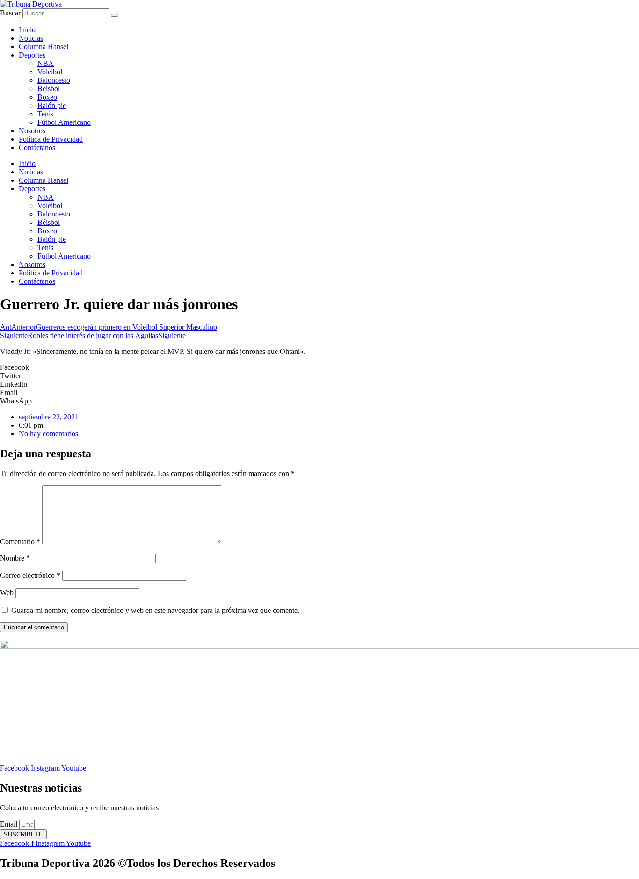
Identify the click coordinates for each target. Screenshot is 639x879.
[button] (319, 367)
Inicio (27, 30)
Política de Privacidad (51, 139)
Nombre (15, 558)
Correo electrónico (30, 575)
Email (9, 824)
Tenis (45, 114)
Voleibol (49, 72)
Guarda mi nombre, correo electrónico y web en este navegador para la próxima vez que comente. (155, 610)
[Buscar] (114, 15)
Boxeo (47, 97)
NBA (45, 63)
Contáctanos (37, 147)
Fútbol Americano (64, 122)
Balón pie (51, 105)
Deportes (32, 55)
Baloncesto (53, 80)
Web (7, 593)
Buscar (10, 13)
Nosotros (32, 131)
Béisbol (48, 89)
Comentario (20, 542)
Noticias (31, 38)
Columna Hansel (43, 46)
